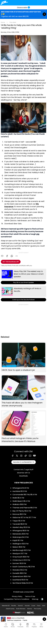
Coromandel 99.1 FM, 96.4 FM (24, 494)
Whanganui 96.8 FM (20, 530)
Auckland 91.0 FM (19, 491)
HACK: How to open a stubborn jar (23, 357)
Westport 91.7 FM (19, 553)
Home (3, 22)
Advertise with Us (23, 473)
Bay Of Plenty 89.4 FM (21, 511)
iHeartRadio (23, 476)
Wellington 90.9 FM (20, 543)
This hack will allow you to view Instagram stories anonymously (23, 391)
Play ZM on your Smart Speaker (23, 276)
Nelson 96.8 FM (18, 547)
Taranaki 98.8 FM (19, 524)
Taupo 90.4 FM (18, 521)
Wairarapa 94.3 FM (20, 537)
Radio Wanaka (20, 609)
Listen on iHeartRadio (23, 619)
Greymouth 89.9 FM (20, 557)
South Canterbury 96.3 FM (23, 566)
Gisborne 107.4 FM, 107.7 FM (24, 517)
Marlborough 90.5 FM (21, 550)
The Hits (13, 605)
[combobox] (16, 256)
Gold (43, 605)
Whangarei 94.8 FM (20, 488)
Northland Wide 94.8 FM (22, 583)
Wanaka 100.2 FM (19, 570)
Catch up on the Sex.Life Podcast (23, 293)
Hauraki (27, 605)
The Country (37, 609)
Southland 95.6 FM (20, 580)
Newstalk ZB (5, 605)
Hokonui (29, 609)
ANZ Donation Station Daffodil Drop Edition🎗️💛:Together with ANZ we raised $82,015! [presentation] (23, 14)
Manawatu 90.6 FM (20, 534)
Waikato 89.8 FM (19, 504)
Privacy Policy (17, 596)
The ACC (20, 605)
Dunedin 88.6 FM (19, 573)
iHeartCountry (10, 609)
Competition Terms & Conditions (16, 599)
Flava (38, 605)
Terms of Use (30, 596)
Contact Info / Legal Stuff (23, 469)
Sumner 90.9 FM (19, 563)
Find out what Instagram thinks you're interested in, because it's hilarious (23, 427)
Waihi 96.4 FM (18, 498)
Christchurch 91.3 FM (21, 560)
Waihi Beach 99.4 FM (21, 501)
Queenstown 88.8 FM (21, 576)
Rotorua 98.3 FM (19, 514)
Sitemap (35, 599)
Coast (33, 605)
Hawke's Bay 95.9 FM (21, 527)
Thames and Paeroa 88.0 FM (24, 507)
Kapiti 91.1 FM (17, 540)
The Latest (12, 22)
